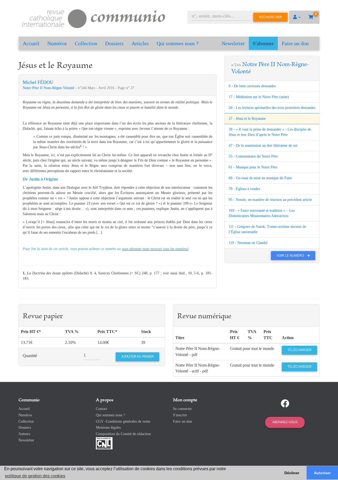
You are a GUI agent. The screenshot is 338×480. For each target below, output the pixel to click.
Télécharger (300, 350)
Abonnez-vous (285, 422)
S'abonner (263, 43)
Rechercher (270, 17)
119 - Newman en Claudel (248, 243)
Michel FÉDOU (38, 82)
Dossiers (114, 43)
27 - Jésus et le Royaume (247, 119)
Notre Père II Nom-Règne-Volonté (49, 88)
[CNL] (104, 443)
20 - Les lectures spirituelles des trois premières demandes (272, 108)
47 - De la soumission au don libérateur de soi (263, 145)
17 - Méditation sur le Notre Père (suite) (259, 97)
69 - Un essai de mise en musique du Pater (260, 178)
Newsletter (233, 43)
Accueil (31, 43)
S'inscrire (180, 415)
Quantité (30, 355)
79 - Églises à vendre (244, 189)
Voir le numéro (290, 255)
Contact (101, 409)
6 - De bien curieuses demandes (252, 86)
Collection (86, 43)
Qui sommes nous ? (178, 43)
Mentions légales (108, 428)
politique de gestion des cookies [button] (35, 476)
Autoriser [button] (322, 473)
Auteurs (24, 434)
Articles (140, 43)
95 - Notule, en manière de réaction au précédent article (270, 200)
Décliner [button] (291, 473)
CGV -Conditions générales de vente (123, 421)
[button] (296, 17)
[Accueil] (93, 18)
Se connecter (182, 409)
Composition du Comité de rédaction (123, 434)
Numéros (57, 43)
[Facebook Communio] (285, 403)
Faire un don (295, 43)
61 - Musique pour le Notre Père (253, 167)
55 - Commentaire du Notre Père (253, 156)
